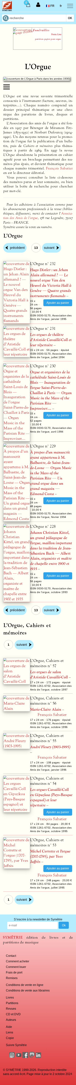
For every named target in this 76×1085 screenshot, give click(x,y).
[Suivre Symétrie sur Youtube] (19, 1056)
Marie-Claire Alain (45, 709)
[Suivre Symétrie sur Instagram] (12, 1056)
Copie (10, 1038)
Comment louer (16, 966)
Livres (10, 997)
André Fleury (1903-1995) (50, 746)
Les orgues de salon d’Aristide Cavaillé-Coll (49, 675)
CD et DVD (13, 1014)
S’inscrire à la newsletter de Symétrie (38, 919)
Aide (9, 1026)
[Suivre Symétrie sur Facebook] (25, 1056)
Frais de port (14, 972)
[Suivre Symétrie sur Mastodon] (32, 1056)
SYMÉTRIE (13, 937)
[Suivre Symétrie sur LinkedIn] (39, 1056)
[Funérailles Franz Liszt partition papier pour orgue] (37, 48)
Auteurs (11, 1019)
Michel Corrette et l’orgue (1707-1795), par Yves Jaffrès (50, 856)
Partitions (12, 1003)
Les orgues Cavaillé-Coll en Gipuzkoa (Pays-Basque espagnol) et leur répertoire (51, 797)
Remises (12, 978)
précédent (17, 248)
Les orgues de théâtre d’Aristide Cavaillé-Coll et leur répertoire (51, 340)
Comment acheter (17, 961)
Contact (11, 955)
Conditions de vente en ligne (24, 984)
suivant (49, 248)
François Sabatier (59, 168)
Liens (9, 1032)
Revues (11, 1008)
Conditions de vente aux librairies (28, 990)
